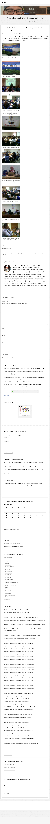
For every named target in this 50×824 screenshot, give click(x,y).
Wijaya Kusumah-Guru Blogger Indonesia (25, 17)
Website (3, 342)
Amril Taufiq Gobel (8, 560)
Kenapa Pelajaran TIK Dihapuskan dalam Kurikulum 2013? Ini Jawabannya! (23, 638)
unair (44, 253)
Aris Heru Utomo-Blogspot (9, 566)
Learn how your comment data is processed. (25, 357)
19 (6, 515)
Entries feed (6, 788)
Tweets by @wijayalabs (8, 557)
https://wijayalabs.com (6, 248)
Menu (5, 2)
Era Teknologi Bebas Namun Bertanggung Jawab (15, 640)
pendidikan (13, 253)
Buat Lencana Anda (6, 395)
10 (36, 511)
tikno (4, 632)
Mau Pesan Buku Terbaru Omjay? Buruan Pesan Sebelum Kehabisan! (28, 635)
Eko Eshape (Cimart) (8, 572)
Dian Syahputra (6, 638)
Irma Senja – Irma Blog (9, 579)
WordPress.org (6, 793)
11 (42, 511)
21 (18, 515)
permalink (9, 254)
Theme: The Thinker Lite (5, 808)
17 (36, 513)
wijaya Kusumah (6, 617)
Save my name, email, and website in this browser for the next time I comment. (18, 350)
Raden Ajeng (7, 592)
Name (3, 328)
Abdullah (5, 733)
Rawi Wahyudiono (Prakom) (10, 595)
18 (42, 513)
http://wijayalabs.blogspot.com (9, 764)
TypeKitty (5, 615)
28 (18, 517)
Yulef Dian (7, 563)
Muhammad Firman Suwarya (9, 743)
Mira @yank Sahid (8, 590)
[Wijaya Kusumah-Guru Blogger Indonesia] (25, 10)
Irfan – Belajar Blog (8, 577)
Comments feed (6, 790)
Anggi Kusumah (7, 561)
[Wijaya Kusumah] (25, 391)
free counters (6, 420)
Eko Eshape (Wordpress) (9, 569)
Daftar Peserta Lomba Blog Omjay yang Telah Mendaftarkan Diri (15, 431)
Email (3, 335)
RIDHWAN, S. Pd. (7, 738)
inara (4, 640)
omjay (42, 253)
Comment (4, 308)
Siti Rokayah (6, 725)
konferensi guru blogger (35, 253)
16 (30, 513)
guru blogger (28, 253)
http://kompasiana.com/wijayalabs (9, 374)
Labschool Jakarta (7, 599)
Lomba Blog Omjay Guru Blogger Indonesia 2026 (12, 435)
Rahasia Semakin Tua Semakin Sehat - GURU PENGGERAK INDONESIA (17, 620)
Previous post (5, 297)
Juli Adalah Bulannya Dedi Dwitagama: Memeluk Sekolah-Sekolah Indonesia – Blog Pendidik (20, 628)
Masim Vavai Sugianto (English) (10, 585)
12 (6, 513)
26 (6, 517)
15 (24, 513)
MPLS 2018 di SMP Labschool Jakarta (15, 615)
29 (24, 517)
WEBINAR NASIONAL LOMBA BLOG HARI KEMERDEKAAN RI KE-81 (17, 439)
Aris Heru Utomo (8, 564)
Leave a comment (6, 33)
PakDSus (5, 701)
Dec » (7, 519)
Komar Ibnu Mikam (8, 580)
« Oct (5, 519)
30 (30, 517)
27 (12, 517)
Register (5, 782)
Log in (5, 785)
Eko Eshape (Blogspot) (9, 571)
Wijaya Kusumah (22, 33)
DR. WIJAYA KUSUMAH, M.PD (9, 624)
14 (18, 513)
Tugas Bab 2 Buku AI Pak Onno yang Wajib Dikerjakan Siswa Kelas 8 (19, 632)
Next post (12, 297)
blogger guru (22, 253)
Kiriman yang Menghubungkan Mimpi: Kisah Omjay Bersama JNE (22, 643)
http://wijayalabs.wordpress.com (31, 381)
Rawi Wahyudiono (8, 593)
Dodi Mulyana (7, 568)
